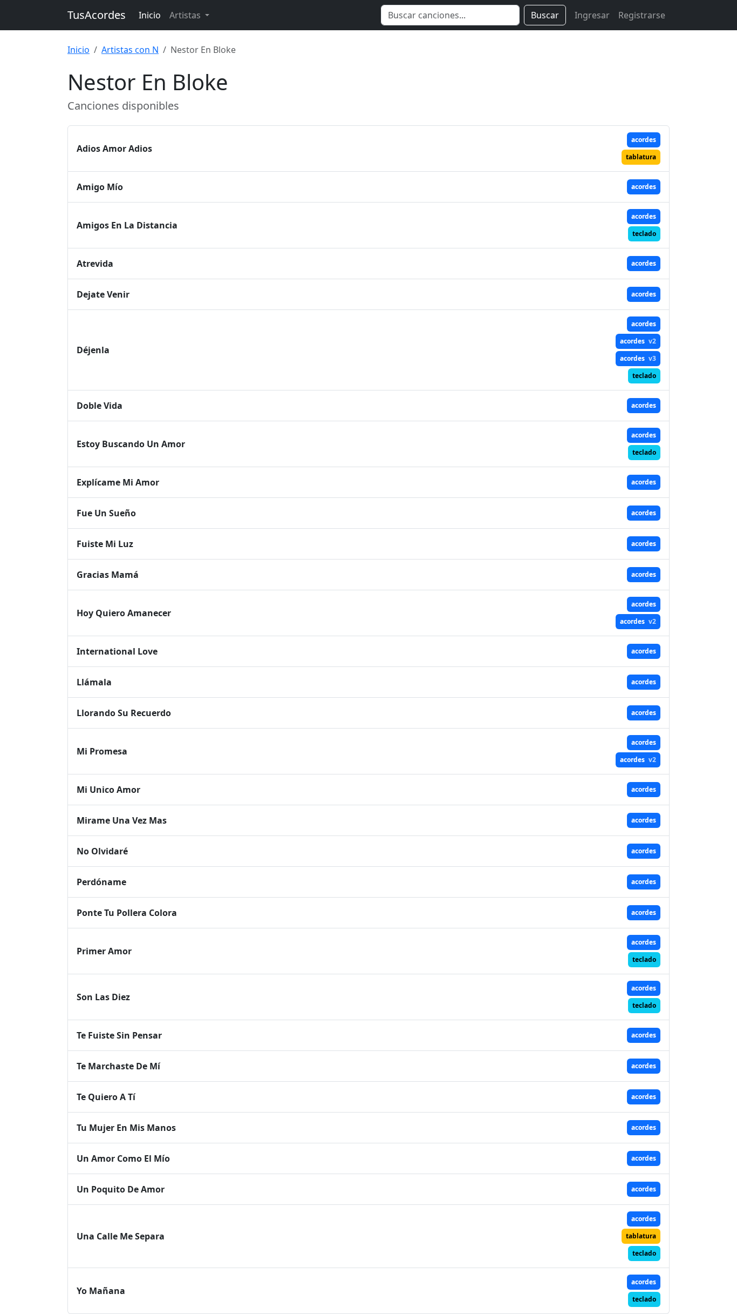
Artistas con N (130, 50)
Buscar (545, 15)
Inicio (150, 15)
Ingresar (592, 15)
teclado (644, 233)
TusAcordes (96, 15)
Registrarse (641, 15)
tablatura (641, 156)
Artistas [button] (186, 15)
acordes (643, 139)
